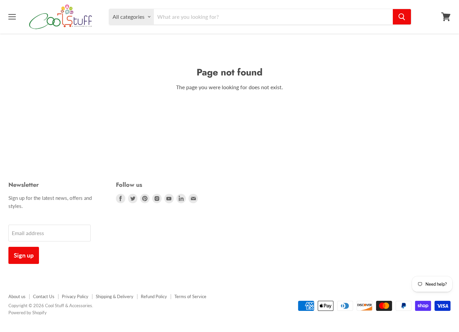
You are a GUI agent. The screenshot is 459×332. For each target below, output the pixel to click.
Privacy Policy (75, 296)
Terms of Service (190, 296)
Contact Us (43, 296)
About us (17, 296)
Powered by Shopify (27, 312)
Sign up (24, 255)
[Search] (402, 16)
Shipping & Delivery (114, 296)
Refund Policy (154, 296)
